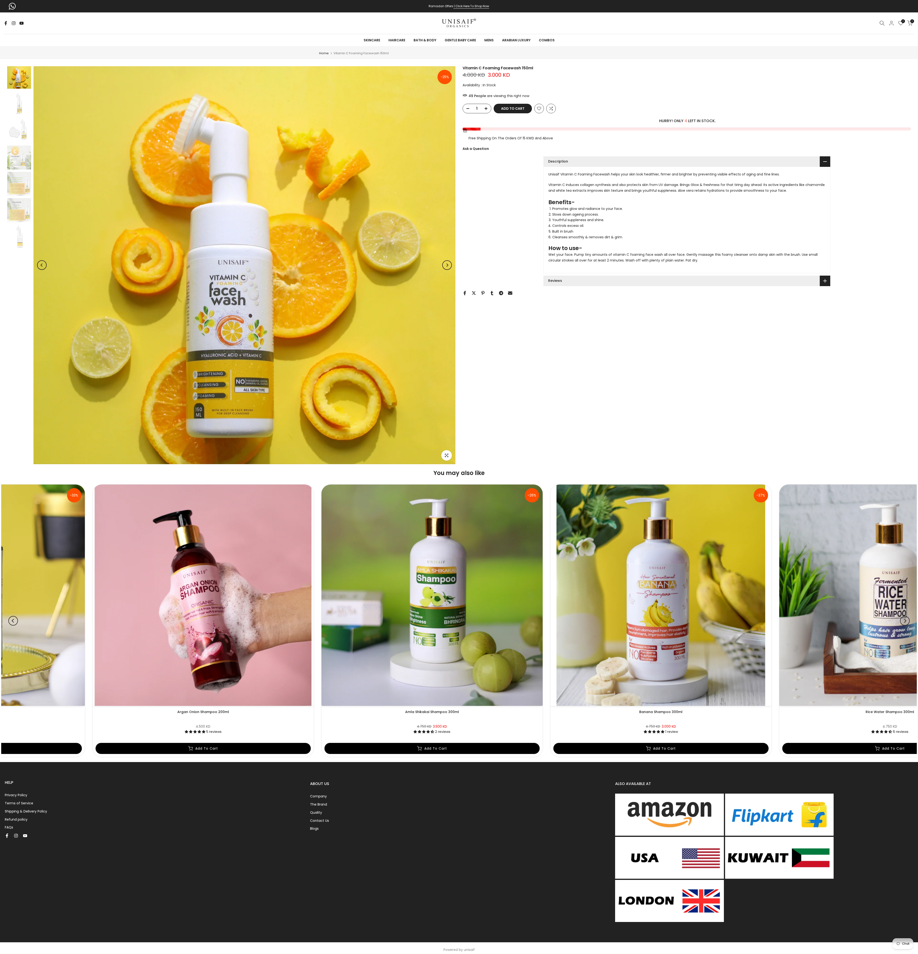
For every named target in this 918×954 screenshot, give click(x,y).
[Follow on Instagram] (13, 23)
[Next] (447, 265)
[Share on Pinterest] (483, 293)
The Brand (318, 804)
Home (324, 53)
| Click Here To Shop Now (471, 6)
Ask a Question (476, 148)
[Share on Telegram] (501, 293)
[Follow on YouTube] (21, 23)
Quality (316, 812)
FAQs (9, 827)
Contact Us (319, 820)
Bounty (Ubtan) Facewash (227, 711)
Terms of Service (19, 803)
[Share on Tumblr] (492, 293)
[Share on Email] (510, 293)
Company (318, 796)
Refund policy (16, 819)
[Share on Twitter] (474, 293)
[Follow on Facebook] (6, 23)
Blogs (314, 828)
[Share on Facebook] (465, 293)
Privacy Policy (16, 795)
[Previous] (42, 265)
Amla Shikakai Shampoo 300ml (685, 711)
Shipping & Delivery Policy (26, 811)
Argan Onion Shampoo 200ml (456, 711)
